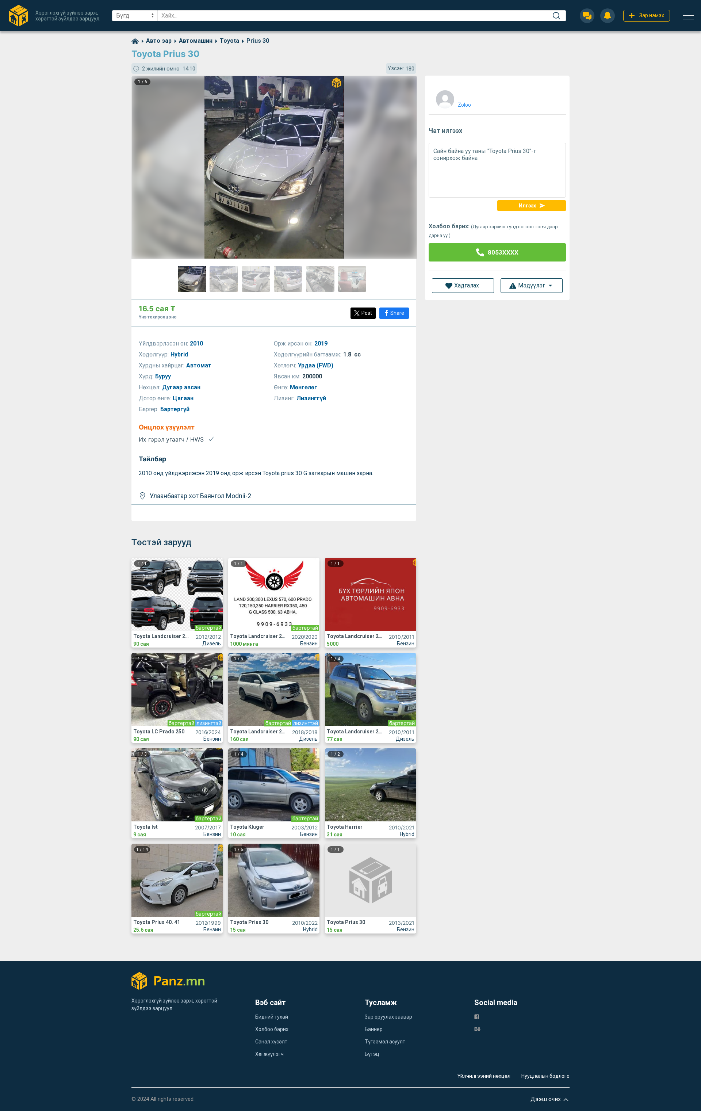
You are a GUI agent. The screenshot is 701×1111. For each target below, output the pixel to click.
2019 (321, 343)
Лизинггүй (311, 398)
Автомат (199, 365)
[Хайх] (556, 16)
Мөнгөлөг (304, 387)
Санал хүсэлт (271, 1042)
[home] (135, 40)
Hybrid (180, 354)
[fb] (476, 1016)
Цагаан (184, 398)
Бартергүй (175, 409)
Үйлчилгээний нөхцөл (483, 1076)
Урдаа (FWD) (316, 365)
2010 (197, 343)
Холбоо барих (271, 1029)
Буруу (163, 376)
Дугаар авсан (182, 387)
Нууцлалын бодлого (545, 1076)
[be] (477, 1029)
